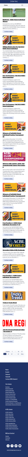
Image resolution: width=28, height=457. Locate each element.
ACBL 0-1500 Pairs (9, 417)
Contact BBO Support (11, 379)
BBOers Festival (9, 433)
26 (18, 351)
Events (7, 372)
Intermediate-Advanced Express (13, 404)
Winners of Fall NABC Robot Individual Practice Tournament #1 (14, 195)
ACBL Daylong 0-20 (10, 419)
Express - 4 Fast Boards (11, 399)
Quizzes (7, 374)
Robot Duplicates (9, 390)
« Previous (8, 351)
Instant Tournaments (10, 395)
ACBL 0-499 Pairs (9, 415)
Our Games (8, 384)
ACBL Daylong (9, 412)
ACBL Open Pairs (9, 414)
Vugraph (7, 376)
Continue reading (8, 31)
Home (6, 5)
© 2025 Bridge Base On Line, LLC (14, 450)
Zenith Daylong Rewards (11, 401)
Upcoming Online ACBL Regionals (14, 250)
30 (11, 353)
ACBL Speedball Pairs (10, 423)
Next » (22, 353)
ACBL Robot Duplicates (11, 425)
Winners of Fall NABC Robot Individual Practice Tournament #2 (13, 135)
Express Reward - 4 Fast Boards (13, 403)
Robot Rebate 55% (10, 392)
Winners (7, 439)
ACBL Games (9, 409)
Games (7, 436)
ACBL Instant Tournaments (11, 428)
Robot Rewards (9, 388)
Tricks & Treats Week (10, 303)
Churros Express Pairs (10, 397)
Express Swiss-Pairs (10, 394)
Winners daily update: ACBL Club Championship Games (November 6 (14, 165)
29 (8, 353)
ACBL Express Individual (11, 426)
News (7, 369)
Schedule (7, 438)
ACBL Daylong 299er (10, 421)
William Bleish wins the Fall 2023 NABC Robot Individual (13, 47)
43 (18, 353)
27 (21, 351)
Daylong (7, 387)
